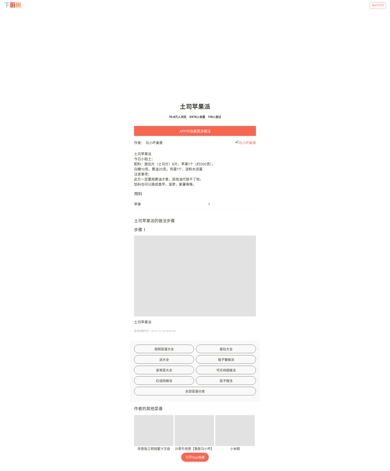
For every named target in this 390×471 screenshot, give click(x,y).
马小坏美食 (154, 143)
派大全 (164, 360)
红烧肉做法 (164, 381)
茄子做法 (226, 381)
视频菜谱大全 (164, 349)
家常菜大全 (164, 370)
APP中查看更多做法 (195, 131)
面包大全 (226, 349)
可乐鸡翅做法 (226, 370)
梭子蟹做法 (226, 360)
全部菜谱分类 (195, 391)
